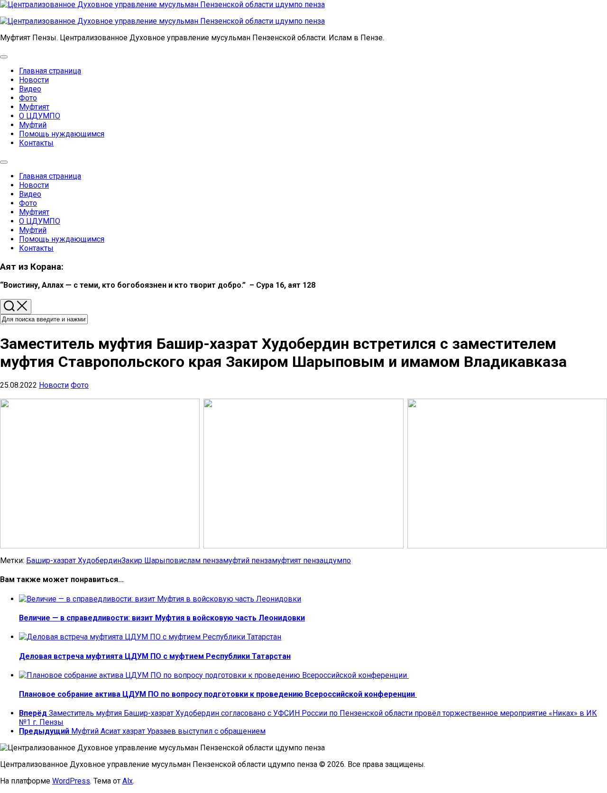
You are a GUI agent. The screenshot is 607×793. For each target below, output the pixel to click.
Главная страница (50, 70)
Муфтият (34, 106)
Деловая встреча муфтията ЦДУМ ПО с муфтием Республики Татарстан (155, 656)
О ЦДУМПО (39, 115)
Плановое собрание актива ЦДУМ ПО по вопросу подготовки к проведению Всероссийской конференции (218, 694)
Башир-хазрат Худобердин (73, 560)
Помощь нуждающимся (61, 133)
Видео (30, 88)
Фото (28, 97)
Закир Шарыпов (150, 560)
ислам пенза (201, 560)
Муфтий (32, 124)
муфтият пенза (297, 560)
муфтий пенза (247, 560)
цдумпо (337, 560)
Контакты (36, 142)
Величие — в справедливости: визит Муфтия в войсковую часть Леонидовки (162, 617)
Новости (34, 79)
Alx (127, 780)
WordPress (71, 780)
